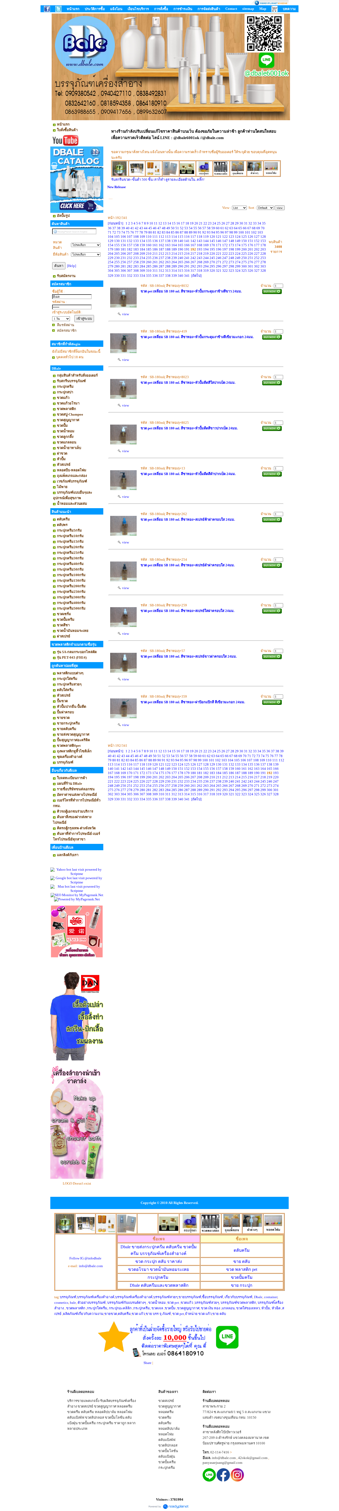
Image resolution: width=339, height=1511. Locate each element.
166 (187, 245)
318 (199, 271)
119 (206, 237)
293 (199, 266)
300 (244, 266)
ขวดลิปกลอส (94, 1417)
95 (218, 232)
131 (123, 241)
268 (199, 262)
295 (212, 266)
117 (193, 237)
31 (246, 223)
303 (263, 266)
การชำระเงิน (182, 9)
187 (161, 249)
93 (209, 232)
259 (142, 262)
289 (174, 266)
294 (206, 266)
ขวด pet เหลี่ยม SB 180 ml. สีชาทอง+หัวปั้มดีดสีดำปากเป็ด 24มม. (188, 474)
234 (142, 258)
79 (146, 232)
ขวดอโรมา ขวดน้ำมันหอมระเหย (158, 1269)
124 (237, 237)
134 (142, 241)
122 (225, 237)
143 (199, 241)
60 (218, 228)
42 (137, 228)
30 (241, 223)
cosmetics (61, 1303)
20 (196, 223)
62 (227, 228)
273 (231, 262)
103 (260, 232)
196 (218, 249)
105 (117, 237)
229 (110, 258)
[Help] (71, 266)
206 (123, 254)
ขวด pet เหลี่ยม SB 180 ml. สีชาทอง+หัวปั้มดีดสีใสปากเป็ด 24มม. (188, 383)
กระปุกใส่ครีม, (97, 1308)
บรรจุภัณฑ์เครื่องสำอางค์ (95, 1297)
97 (227, 232)
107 (129, 237)
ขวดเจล (157, 1308)
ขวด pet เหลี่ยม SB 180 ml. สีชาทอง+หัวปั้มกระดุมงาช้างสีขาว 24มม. (191, 291)
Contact (231, 9)
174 (237, 245)
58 (209, 228)
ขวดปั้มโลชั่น (114, 1417)
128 (263, 237)
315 (180, 271)
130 (117, 241)
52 (182, 228)
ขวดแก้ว (187, 1303)
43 (141, 228)
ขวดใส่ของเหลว (248, 1308)
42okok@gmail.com (252, 1458)
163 (168, 245)
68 (254, 228)
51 (177, 228)
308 (136, 271)
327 (257, 271)
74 (123, 232)
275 (244, 262)
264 (174, 262)
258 (136, 262)
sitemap (248, 9)
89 (191, 232)
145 (212, 241)
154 (110, 245)
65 (240, 228)
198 (231, 249)
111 (155, 237)
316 (187, 271)
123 (231, 237)
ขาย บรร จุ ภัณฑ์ (158, 1314)
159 (142, 245)
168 (199, 245)
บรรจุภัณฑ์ (68, 1297)
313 (168, 271)
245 (212, 258)
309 (142, 271)
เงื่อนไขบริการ (138, 9)
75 (128, 232)
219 (206, 254)
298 (231, 266)
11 (156, 223)
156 (123, 245)
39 (123, 228)
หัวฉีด (276, 1308)
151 (250, 241)
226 (250, 254)
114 (174, 237)
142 (193, 241)
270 (212, 262)
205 (117, 254)
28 (232, 223)
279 (110, 266)
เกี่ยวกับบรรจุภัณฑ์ (238, 1297)
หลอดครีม (124, 1406)
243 (199, 258)
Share (147, 1363)
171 (218, 245)
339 (174, 276)
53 (186, 228)
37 (114, 228)
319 (206, 271)
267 (193, 262)
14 (169, 223)
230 (117, 258)
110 (148, 237)
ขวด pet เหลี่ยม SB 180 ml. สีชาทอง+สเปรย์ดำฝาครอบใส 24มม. (188, 565)
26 (223, 223)
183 (136, 249)
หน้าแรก (73, 9)
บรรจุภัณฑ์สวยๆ (165, 1297)
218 (199, 254)
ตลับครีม (242, 1250)
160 (148, 245)
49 (168, 228)
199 (237, 249)
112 (161, 237)
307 (129, 271)
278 (263, 262)
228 (263, 254)
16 (178, 223)
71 (109, 232)
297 (225, 266)
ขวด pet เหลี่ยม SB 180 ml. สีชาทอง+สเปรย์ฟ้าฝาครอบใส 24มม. (188, 519)
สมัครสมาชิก (67, 331)
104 (110, 237)
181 (123, 249)
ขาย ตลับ (241, 1261)
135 (148, 241)
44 (146, 228)
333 (136, 276)
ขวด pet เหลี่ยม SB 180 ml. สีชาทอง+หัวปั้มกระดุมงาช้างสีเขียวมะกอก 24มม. (197, 337)
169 (206, 245)
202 (257, 249)
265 (180, 262)
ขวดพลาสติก (76, 1308)
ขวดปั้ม (170, 1308)
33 (255, 223)
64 (236, 228)
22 (205, 223)
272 (225, 262)
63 (231, 228)
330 (117, 276)
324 (237, 271)
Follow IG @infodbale (85, 1258)
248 (231, 258)
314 (174, 271)
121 (218, 237)
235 (148, 258)
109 (142, 237)
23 (210, 223)
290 (180, 266)
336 (155, 276)
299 (237, 266)
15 (174, 223)
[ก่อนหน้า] (115, 223)
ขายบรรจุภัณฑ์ (190, 1297)
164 (174, 245)
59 (213, 228)
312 (161, 271)
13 (165, 223)
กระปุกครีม (158, 1277)
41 (132, 228)
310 (148, 271)
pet (241, 1269)
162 (161, 245)
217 (193, 254)
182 (129, 249)
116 (187, 237)
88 (186, 232)
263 (168, 262)
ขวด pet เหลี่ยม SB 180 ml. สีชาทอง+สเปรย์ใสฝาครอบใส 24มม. (187, 611)
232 (129, 258)
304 (110, 271)
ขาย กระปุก (241, 1285)
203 (263, 249)
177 (257, 245)
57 (204, 228)
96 (222, 232)
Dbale (159, 1285)
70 (263, 228)
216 (187, 254)
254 (110, 262)
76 (132, 232)
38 (119, 228)
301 (250, 266)
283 (136, 266)
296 (218, 266)
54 (191, 228)
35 (264, 223)
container (270, 1297)
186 (155, 249)
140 (180, 241)
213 (168, 254)
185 (148, 249)
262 (161, 262)
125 (244, 237)
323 (231, 271)
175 (244, 245)
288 (168, 266)
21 (201, 223)
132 (129, 241)
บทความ (289, 9)
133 (136, 241)
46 (155, 228)
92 (204, 232)
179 (110, 249)
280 (117, 266)
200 (244, 249)
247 (225, 258)
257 (129, 262)
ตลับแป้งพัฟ (75, 1417)
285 (148, 266)
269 (206, 262)
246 (218, 258)
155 (117, 245)
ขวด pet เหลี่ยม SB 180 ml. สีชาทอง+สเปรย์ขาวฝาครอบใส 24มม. (189, 656)
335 (148, 276)
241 (187, 258)
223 (231, 254)
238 (168, 258)
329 (110, 276)
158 (136, 245)
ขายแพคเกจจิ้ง (88, 1401)
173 (231, 245)
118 (199, 237)
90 (195, 232)
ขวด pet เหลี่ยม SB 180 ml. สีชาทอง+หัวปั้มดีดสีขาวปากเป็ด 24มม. (189, 428)
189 (174, 249)
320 (212, 271)
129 (110, 241)
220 (212, 254)
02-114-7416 (219, 1452)
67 (249, 228)
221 (218, 254)
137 (161, 241)
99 (236, 232)
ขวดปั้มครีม (242, 1277)
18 (187, 223)
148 (231, 241)
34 (259, 223)
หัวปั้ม (265, 1308)
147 (225, 241)
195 (212, 249)
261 (155, 262)
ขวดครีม (73, 1412)
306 (123, 271)
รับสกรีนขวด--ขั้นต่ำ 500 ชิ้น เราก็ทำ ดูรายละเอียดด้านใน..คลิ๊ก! (157, 180)
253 (263, 258)
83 (164, 232)
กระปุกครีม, (142, 1308)
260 (148, 262)
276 (250, 262)
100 (241, 232)
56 (200, 228)
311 (155, 271)
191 (187, 249)
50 (173, 228)
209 (142, 254)
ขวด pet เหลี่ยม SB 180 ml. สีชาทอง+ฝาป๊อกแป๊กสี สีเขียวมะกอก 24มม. (193, 702)
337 (161, 276)
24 (214, 223)
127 (257, 237)
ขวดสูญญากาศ (188, 1308)
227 (257, 254)
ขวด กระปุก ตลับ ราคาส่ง (158, 1261)
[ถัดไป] (196, 276)
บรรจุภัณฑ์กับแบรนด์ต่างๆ (126, 1303)
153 (263, 241)
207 (129, 254)
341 (187, 276)
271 (218, 262)
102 (254, 232)
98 (231, 232)
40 (128, 228)
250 (244, 258)
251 (250, 258)
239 (174, 258)
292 (193, 266)
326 (250, 271)
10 (151, 223)
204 (110, 254)
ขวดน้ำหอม (157, 1303)
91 (200, 232)
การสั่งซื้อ (161, 9)
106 (123, 237)
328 (263, 271)
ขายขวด (110, 1314)
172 (225, 245)
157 (129, 245)
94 (213, 232)
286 (155, 266)
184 (142, 249)
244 (206, 258)
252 (257, 258)
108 (136, 237)
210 (148, 254)
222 (225, 254)
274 (237, 262)
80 (150, 232)
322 (225, 271)
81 (155, 232)
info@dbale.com (91, 1266)
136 (155, 241)
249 (237, 258)
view (125, 314)
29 (237, 223)
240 (180, 258)
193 (199, 249)
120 (212, 237)
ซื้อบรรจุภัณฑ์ (212, 1297)
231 (123, 258)
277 (257, 262)
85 (173, 232)
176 (250, 245)
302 (257, 266)
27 (228, 223)
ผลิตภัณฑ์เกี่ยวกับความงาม (83, 1314)
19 (192, 223)
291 (187, 266)
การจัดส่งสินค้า (209, 9)
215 (180, 254)
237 (161, 258)
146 (218, 241)
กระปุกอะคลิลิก (120, 1308)
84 (168, 232)
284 (142, 266)
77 (137, 232)
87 (182, 232)
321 (218, 271)
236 (155, 258)
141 (187, 241)
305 (117, 271)
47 (159, 228)
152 (257, 241)
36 (109, 228)
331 (123, 276)
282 (129, 266)
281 (123, 266)
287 (161, 266)
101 (247, 232)
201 (250, 249)
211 (155, 254)
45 (150, 228)
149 (237, 241)
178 (263, 245)
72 (114, 232)
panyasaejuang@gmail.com (222, 1463)
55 (195, 228)
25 (219, 223)
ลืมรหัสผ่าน (65, 325)
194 (206, 249)
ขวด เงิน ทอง (211, 1308)
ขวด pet (173, 1303)
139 (174, 241)
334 (142, 276)
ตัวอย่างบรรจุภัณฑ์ (92, 1303)
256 (123, 262)
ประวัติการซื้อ (95, 9)
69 (258, 228)
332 (129, 276)
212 (161, 254)
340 (180, 276)
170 (212, 245)
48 (164, 228)
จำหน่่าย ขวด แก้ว (198, 1314)
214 (174, 254)
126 (250, 237)
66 (245, 228)
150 (244, 241)
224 (237, 254)
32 (250, 223)
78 (141, 232)
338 (168, 276)
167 (193, 245)
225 (244, 254)
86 (177, 232)
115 (180, 237)
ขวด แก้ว (138, 1314)
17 (183, 223)
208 (136, 254)
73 (119, 232)
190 (180, 249)
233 (136, 258)
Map (262, 9)
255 (117, 262)
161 (155, 245)
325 (244, 271)
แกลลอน (228, 1308)
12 (160, 223)
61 (222, 228)
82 (159, 232)
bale (73, 1303)
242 (193, 258)
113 (168, 237)
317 (193, 271)
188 (168, 249)
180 (117, 249)
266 (187, 262)
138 (168, 241)
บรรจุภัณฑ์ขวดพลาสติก (238, 1303)
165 (180, 245)
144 (206, 241)
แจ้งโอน (116, 9)
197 (225, 249)
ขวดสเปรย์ (85, 1406)
